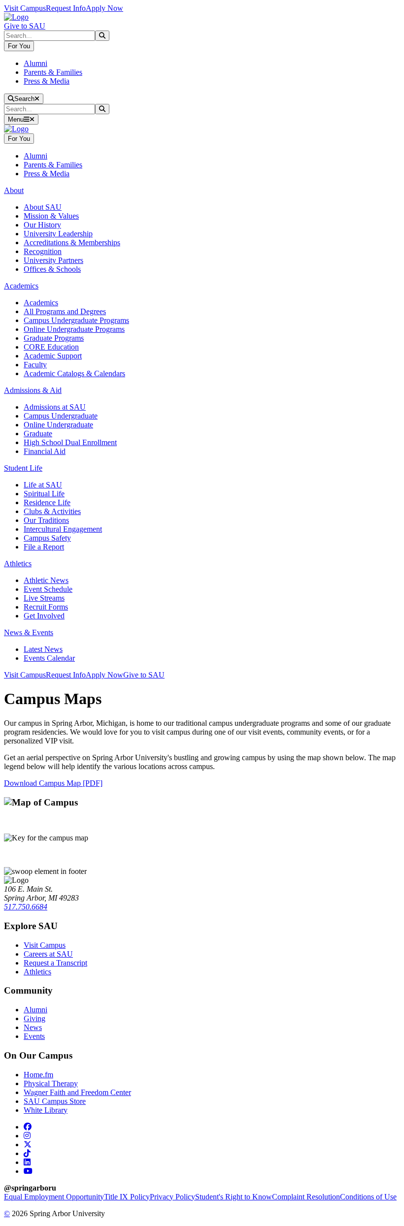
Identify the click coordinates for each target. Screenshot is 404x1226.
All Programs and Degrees (65, 311)
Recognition (43, 251)
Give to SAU (24, 26)
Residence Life (47, 502)
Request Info (66, 8)
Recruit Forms (46, 607)
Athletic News (46, 580)
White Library (45, 1110)
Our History (42, 225)
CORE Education (51, 347)
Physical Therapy (51, 1083)
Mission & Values (51, 216)
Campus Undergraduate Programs (76, 320)
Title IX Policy (127, 1197)
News (33, 1027)
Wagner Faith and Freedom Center (77, 1092)
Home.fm (38, 1074)
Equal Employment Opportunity (54, 1197)
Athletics (37, 972)
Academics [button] (21, 286)
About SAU (43, 207)
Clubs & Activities (52, 511)
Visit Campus (25, 8)
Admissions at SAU (55, 407)
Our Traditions (46, 520)
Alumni (35, 63)
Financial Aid (45, 451)
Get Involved (44, 616)
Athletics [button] (18, 563)
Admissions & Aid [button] (33, 390)
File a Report (44, 547)
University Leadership (58, 233)
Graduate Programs (54, 338)
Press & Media (46, 81)
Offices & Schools (52, 269)
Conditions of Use (368, 1197)
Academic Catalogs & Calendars (74, 373)
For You (19, 46)
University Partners (53, 260)
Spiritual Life (44, 493)
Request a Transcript (55, 963)
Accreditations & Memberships (72, 242)
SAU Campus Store (55, 1101)
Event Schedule (48, 589)
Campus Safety (47, 538)
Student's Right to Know (233, 1197)
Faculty (35, 364)
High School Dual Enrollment (70, 442)
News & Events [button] (28, 632)
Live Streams (44, 598)
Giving (34, 1018)
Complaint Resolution (306, 1197)
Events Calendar (49, 658)
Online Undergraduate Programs (74, 329)
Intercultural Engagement (63, 529)
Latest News (43, 649)
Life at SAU (43, 485)
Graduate (38, 433)
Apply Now (104, 8)
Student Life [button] (23, 468)
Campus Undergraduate (61, 416)
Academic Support (53, 356)
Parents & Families (53, 72)
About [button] (14, 190)
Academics (41, 302)
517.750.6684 (25, 907)
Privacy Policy (172, 1197)
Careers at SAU (48, 954)
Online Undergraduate (58, 424)
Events (34, 1036)
